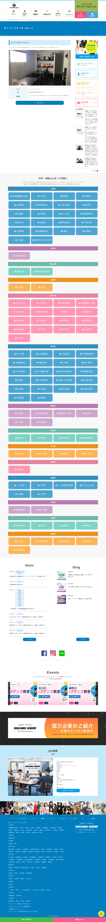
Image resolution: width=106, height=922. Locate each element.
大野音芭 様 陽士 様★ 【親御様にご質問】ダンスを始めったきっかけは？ (91, 162)
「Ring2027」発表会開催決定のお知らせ (22, 608)
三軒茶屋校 (43, 380)
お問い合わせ (80, 16)
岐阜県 (19, 597)
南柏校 (88, 525)
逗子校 (43, 329)
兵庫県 (19, 591)
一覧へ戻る (39, 103)
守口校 (43, 196)
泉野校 (65, 454)
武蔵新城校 (65, 303)
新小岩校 (65, 389)
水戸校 (43, 485)
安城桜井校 (43, 413)
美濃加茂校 (88, 438)
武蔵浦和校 (20, 510)
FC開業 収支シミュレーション (16, 909)
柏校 (43, 525)
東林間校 (88, 320)
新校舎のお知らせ (20, 571)
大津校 (20, 541)
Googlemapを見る (68, 790)
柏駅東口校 (20, 525)
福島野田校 (88, 214)
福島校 (43, 222)
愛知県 (19, 598)
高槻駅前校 (43, 231)
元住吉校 (43, 303)
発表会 (19, 600)
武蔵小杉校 (20, 303)
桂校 (43, 287)
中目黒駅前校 (88, 354)
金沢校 (20, 454)
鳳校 (65, 231)
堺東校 (88, 231)
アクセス (53, 818)
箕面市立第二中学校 (37, 832)
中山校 (20, 338)
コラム (83, 818)
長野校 (20, 469)
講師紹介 (43, 818)
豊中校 (20, 222)
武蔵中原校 (43, 312)
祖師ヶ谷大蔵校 (59, 859)
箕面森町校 (43, 205)
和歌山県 (20, 593)
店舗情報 (92, 16)
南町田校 (43, 363)
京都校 (20, 287)
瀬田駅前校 (20, 550)
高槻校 (20, 214)
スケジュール (33, 818)
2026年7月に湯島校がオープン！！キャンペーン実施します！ (28, 576)
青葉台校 (20, 329)
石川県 (19, 602)
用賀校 (20, 380)
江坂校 (20, 240)
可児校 (43, 438)
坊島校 (88, 196)
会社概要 (93, 818)
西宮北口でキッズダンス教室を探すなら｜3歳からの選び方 (27, 633)
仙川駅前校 (88, 380)
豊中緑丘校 (65, 222)
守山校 (20, 422)
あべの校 (65, 214)
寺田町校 (20, 231)
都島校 (65, 196)
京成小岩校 (88, 389)
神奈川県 (20, 604)
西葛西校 (20, 398)
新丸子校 (65, 329)
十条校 (65, 363)
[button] (9, 693)
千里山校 (88, 222)
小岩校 (43, 389)
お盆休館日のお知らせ (16, 584)
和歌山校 (20, 271)
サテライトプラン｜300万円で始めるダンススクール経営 (23, 911)
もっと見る (93, 170)
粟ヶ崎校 (43, 454)
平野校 (43, 214)
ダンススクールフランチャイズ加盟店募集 (19, 906)
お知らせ (20, 581)
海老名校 (20, 320)
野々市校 (88, 454)
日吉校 (20, 312)
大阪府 (19, 595)
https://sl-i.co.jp (59, 787)
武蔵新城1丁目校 (35, 849)
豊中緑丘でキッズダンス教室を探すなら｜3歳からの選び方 (27, 625)
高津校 (65, 312)
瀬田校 (88, 541)
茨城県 (19, 605)
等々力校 (20, 354)
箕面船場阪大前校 (13, 827)
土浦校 (20, 494)
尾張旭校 (43, 422)
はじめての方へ (23, 818)
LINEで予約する (26, 919)
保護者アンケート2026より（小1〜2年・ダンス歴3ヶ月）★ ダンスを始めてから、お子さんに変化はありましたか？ (91, 135)
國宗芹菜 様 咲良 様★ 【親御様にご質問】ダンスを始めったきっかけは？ (91, 151)
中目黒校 (65, 354)
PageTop (101, 914)
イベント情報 (73, 818)
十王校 (43, 494)
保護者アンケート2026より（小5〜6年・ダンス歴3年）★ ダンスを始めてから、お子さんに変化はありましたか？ (91, 117)
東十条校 (88, 363)
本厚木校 (43, 320)
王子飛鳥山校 (42, 371)
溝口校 (88, 312)
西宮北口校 (20, 256)
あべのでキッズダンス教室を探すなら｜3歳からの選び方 (26, 617)
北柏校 (65, 525)
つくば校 (20, 485)
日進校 (20, 413)
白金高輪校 (43, 354)
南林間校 (65, 320)
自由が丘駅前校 (29, 859)
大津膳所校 (43, 541)
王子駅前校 (20, 371)
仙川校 (20, 389)
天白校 (88, 413)
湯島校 (43, 398)
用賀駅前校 (88, 371)
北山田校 (88, 329)
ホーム (13, 818)
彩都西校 (20, 205)
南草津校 (65, 541)
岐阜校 (20, 438)
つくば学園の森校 (25, 890)
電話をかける (79, 919)
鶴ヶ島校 (43, 510)
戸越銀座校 (20, 363)
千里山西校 (65, 205)
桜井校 (88, 205)
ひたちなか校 (88, 485)
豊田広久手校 (65, 413)
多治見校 (65, 438)
